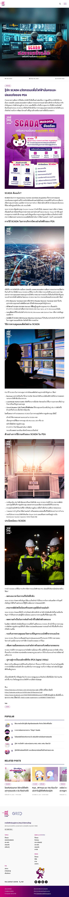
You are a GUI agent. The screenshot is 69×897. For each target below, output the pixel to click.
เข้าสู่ (42, 893)
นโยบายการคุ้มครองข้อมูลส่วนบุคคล (42, 891)
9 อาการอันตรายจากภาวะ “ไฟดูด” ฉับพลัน (27, 730)
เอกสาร (36, 864)
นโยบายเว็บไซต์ (8, 889)
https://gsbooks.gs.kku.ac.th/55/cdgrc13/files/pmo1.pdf (23, 692)
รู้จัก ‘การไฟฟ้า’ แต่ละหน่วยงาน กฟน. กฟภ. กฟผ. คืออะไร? (33, 743)
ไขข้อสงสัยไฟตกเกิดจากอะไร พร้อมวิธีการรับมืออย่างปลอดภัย (33, 737)
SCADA (7, 706)
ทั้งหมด (7, 837)
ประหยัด (35, 784)
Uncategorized (9, 840)
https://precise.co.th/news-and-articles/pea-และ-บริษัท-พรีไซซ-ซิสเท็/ (29, 690)
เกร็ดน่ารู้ (8, 85)
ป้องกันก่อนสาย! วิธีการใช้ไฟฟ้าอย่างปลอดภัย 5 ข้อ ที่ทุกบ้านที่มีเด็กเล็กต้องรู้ (17, 791)
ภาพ (35, 861)
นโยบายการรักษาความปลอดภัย (41, 889)
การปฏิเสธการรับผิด (9, 891)
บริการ (6, 868)
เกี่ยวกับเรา (8, 873)
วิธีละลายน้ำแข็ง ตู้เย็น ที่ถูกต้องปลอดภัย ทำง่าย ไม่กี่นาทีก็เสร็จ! (33, 723)
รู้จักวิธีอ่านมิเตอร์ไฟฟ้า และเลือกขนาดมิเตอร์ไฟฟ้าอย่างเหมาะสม (34, 750)
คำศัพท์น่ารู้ (8, 871)
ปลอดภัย (8, 784)
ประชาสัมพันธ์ (38, 842)
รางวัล (36, 849)
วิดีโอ (35, 859)
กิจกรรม (36, 840)
